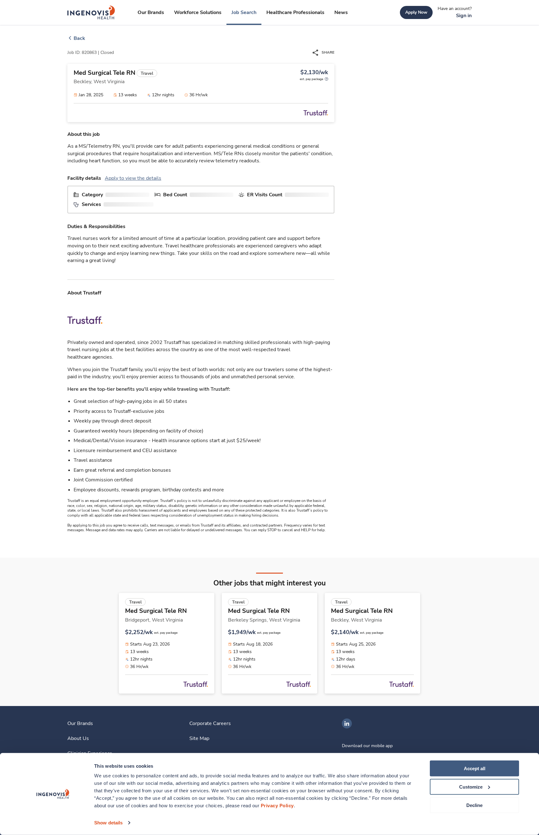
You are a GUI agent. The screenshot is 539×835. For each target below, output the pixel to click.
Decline (474, 805)
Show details (108, 822)
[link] (91, 12)
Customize (471, 787)
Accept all (474, 768)
